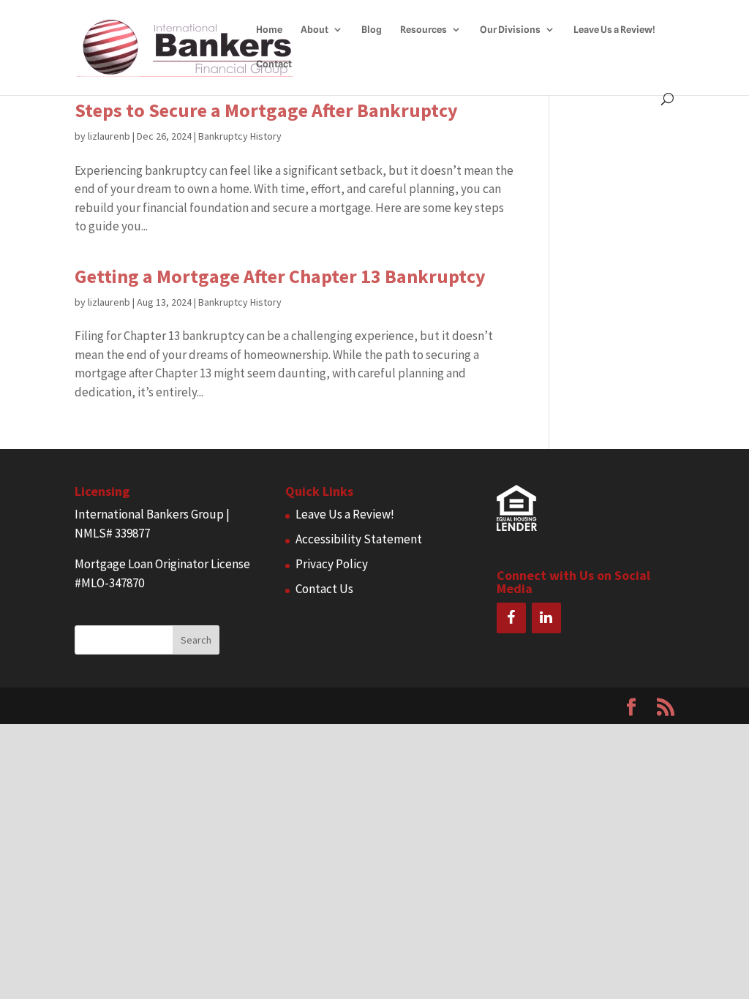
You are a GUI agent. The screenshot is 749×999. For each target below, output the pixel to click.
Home (269, 29)
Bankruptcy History (240, 136)
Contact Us (324, 589)
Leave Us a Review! (614, 29)
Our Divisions (510, 29)
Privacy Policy (332, 564)
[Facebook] (511, 618)
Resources (423, 29)
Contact (274, 64)
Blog (371, 29)
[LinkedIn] (546, 618)
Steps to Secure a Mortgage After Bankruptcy (266, 110)
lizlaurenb (109, 136)
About (314, 29)
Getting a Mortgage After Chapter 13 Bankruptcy (280, 276)
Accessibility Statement (359, 539)
